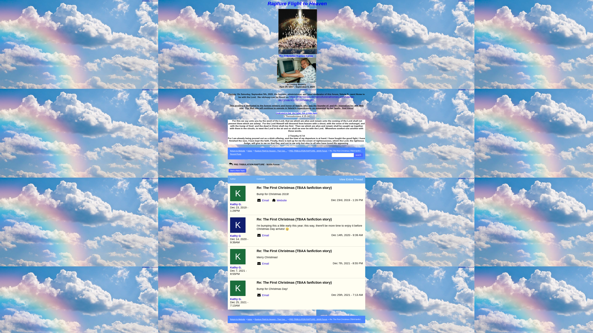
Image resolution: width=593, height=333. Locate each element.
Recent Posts (235, 154)
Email (265, 200)
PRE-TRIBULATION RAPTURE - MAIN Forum (308, 151)
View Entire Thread (351, 179)
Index (250, 151)
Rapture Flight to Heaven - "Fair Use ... (271, 151)
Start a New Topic (237, 171)
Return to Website (237, 151)
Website (282, 200)
